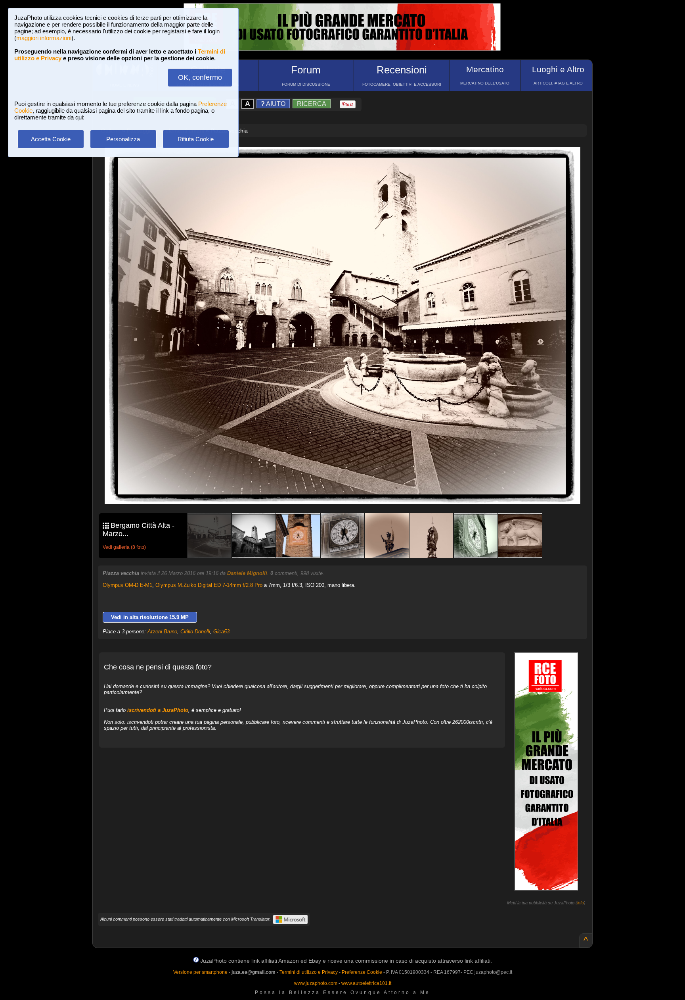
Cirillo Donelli (195, 632)
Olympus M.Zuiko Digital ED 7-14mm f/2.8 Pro (208, 585)
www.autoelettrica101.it (366, 983)
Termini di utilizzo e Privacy (308, 972)
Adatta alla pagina (347, 161)
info (580, 902)
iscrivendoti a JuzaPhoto (157, 710)
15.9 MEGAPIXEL (348, 488)
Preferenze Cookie (362, 972)
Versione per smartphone (200, 972)
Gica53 (221, 632)
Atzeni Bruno (162, 632)
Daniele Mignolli (247, 573)
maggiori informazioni (43, 38)
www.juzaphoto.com (315, 983)
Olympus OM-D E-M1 (127, 585)
